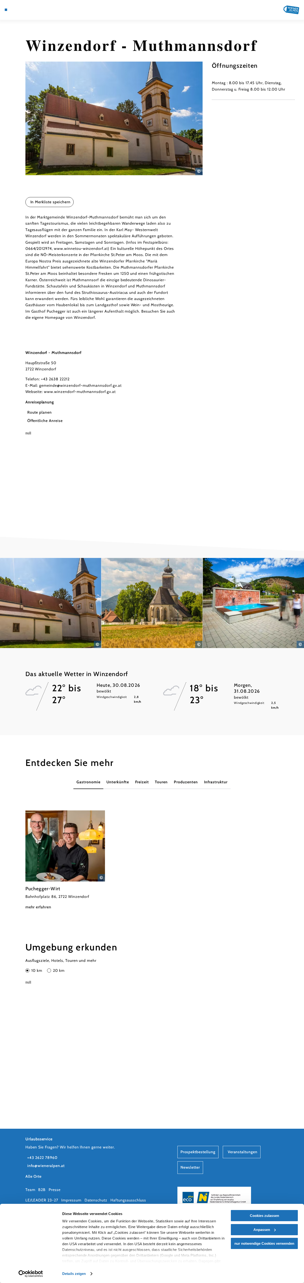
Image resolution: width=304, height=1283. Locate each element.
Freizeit (142, 782)
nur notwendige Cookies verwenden (264, 1243)
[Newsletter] (22, 10)
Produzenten (186, 782)
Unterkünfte (117, 782)
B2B (42, 1189)
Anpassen (261, 1230)
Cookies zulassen (264, 1216)
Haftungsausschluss (128, 1200)
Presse (55, 1189)
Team (30, 1189)
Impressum (71, 1200)
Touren (161, 782)
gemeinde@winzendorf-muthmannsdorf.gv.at (80, 385)
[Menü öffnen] (6, 10)
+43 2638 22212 (55, 379)
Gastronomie (88, 782)
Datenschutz (96, 1200)
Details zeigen (74, 1274)
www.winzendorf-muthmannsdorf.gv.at (80, 391)
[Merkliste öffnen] (28, 10)
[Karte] (16, 10)
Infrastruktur (216, 782)
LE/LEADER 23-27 (41, 1200)
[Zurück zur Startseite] (291, 9)
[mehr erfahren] (65, 860)
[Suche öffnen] (33, 10)
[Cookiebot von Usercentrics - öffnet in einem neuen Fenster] (31, 1273)
